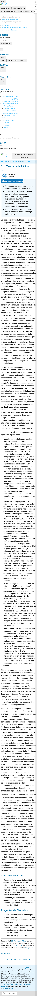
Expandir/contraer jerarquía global (3, 161)
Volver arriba (5, 953)
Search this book (5, 37)
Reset (3, 57)
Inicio (10, 161)
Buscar (4, 993)
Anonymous (29, 948)
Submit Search (5, 43)
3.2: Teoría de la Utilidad (18, 941)
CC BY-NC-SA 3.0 (17, 945)
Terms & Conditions (16, 984)
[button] (7, 125)
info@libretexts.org (8, 988)
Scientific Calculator (10, 111)
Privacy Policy (5, 984)
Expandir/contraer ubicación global (35, 161)
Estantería (21, 161)
